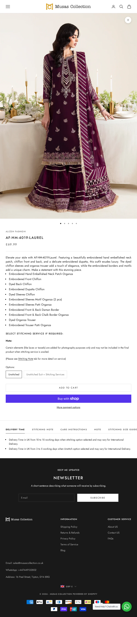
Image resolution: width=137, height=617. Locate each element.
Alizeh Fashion (16, 231)
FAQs (110, 538)
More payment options (68, 407)
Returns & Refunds (70, 532)
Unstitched (13, 374)
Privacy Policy (67, 538)
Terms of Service (69, 544)
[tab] (15, 430)
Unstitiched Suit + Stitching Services (45, 374)
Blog (62, 550)
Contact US (114, 532)
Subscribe (97, 497)
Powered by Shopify (85, 594)
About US (113, 527)
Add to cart (68, 387)
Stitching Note (25, 358)
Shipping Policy (68, 527)
